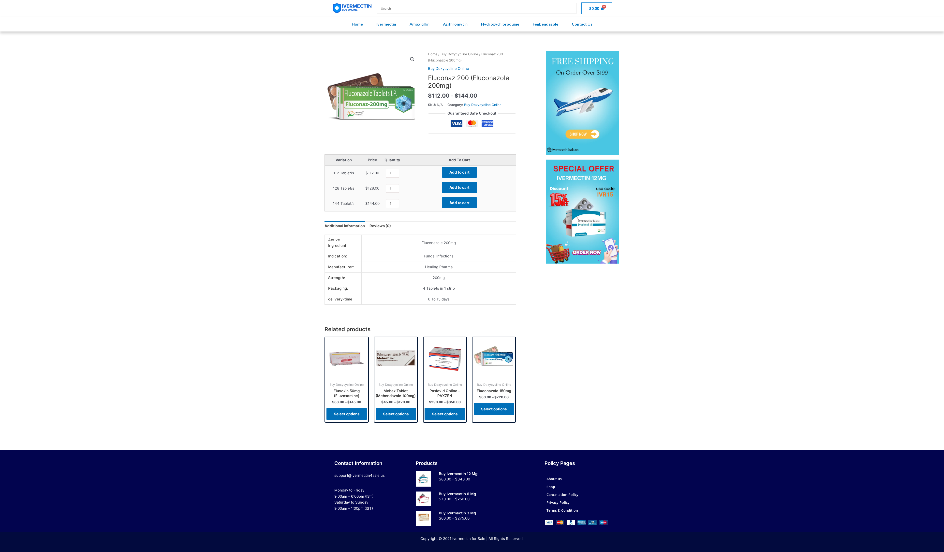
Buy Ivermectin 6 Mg (457, 494)
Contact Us (582, 24)
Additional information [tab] (344, 226)
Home (357, 24)
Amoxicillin (419, 24)
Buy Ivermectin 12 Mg (458, 473)
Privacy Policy (558, 502)
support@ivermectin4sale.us (359, 475)
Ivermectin (386, 24)
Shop (550, 486)
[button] (412, 59)
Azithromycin (455, 24)
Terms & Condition (562, 510)
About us (554, 479)
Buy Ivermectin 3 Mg (457, 513)
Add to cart (459, 172)
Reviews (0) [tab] (380, 226)
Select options (346, 414)
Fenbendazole (545, 24)
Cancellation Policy (562, 494)
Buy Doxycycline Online (459, 54)
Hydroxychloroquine (500, 24)
